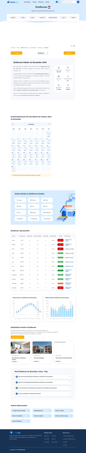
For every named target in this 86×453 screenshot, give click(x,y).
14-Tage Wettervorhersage (18, 410)
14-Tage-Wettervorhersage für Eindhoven (30, 95)
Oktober (17, 53)
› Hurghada (46, 442)
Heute (63, 17)
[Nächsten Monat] (49, 124)
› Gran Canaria (54, 442)
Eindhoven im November (68, 283)
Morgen (73, 17)
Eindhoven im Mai (69, 257)
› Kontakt (65, 445)
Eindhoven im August (68, 270)
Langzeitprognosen (53, 17)
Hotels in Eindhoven (17, 337)
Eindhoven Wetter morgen (61, 415)
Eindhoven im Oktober (68, 279)
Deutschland (27, 2)
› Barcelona (46, 435)
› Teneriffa (53, 435)
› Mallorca (53, 439)
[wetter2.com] (13, 2)
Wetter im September (17, 415)
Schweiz (34, 2)
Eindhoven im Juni (69, 261)
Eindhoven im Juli (69, 266)
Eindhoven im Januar (68, 240)
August (32, 17)
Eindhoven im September (68, 275)
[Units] (57, 2)
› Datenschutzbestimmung (69, 439)
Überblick (13, 17)
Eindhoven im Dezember (68, 288)
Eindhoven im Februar (68, 244)
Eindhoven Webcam (38, 415)
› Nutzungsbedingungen (68, 435)
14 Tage (23, 17)
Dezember (69, 53)
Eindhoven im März (69, 249)
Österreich (41, 2)
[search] (78, 2)
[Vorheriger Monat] (13, 124)
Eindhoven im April (69, 253)
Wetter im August (59, 410)
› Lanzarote (46, 439)
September (42, 17)
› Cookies (65, 442)
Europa (47, 2)
